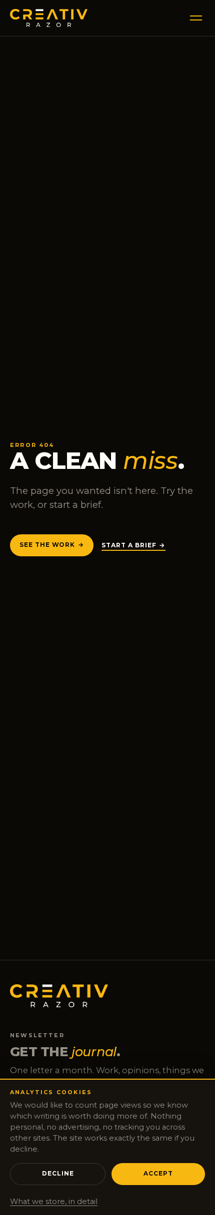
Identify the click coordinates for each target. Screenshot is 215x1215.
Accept (158, 1173)
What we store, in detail (54, 1201)
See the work (47, 544)
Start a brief (129, 545)
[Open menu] (194, 18)
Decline (58, 1173)
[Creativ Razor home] (49, 18)
